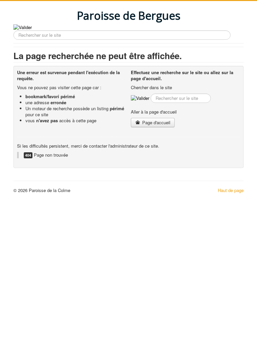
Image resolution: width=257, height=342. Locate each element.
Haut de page (231, 190)
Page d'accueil (155, 122)
